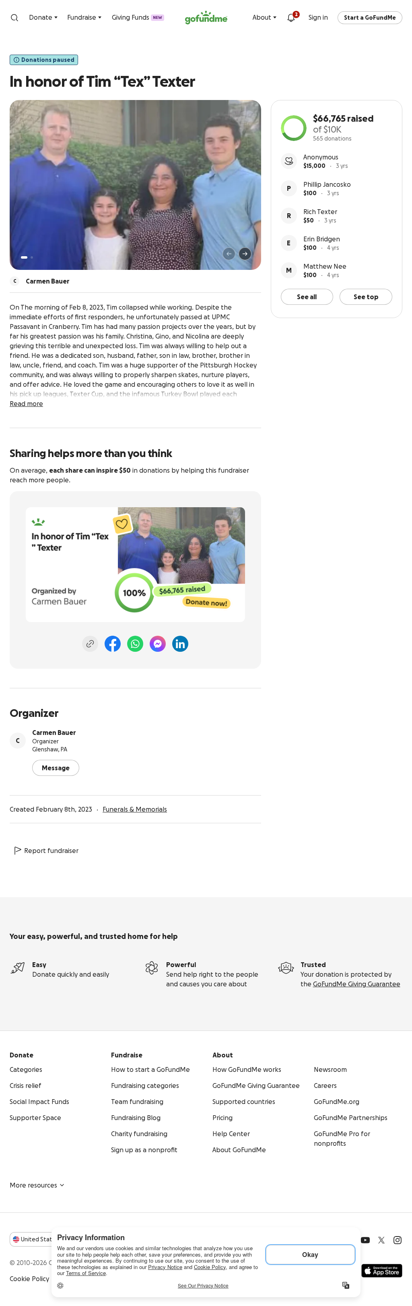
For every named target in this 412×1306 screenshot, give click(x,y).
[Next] (245, 253)
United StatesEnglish (51, 1239)
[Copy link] (90, 644)
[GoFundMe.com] (206, 17)
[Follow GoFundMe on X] (381, 1240)
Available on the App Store (381, 1270)
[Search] (14, 18)
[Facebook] (113, 644)
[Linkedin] (180, 644)
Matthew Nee (324, 266)
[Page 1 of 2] (24, 257)
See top (366, 296)
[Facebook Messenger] (158, 644)
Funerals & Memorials (135, 809)
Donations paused (47, 60)
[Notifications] (291, 18)
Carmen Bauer (54, 732)
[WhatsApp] (135, 644)
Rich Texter (320, 211)
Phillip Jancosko (327, 184)
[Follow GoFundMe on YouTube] (365, 1240)
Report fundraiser (51, 850)
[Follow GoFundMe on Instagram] (397, 1240)
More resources (33, 1185)
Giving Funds (137, 17)
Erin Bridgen (321, 239)
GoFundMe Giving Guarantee (356, 984)
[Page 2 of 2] (32, 257)
